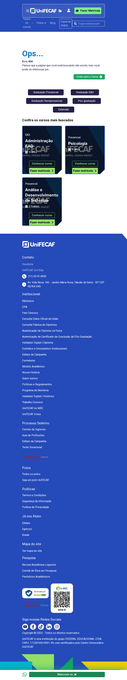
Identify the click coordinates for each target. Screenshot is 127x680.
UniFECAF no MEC (32, 408)
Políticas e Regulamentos (37, 384)
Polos (40, 22)
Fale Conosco (30, 312)
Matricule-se (65, 674)
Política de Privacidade (35, 507)
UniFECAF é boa (31, 414)
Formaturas (28, 360)
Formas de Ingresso (34, 429)
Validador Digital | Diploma (37, 342)
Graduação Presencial (45, 92)
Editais (26, 523)
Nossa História (31, 372)
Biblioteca (28, 301)
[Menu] (28, 10)
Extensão (63, 109)
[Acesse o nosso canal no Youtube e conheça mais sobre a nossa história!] (25, 627)
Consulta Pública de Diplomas (39, 324)
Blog (52, 22)
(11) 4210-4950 (37, 276)
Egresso (27, 529)
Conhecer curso (42, 163)
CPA (24, 306)
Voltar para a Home (87, 76)
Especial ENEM (66, 23)
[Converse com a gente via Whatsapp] (24, 674)
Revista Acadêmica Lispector (39, 564)
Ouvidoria (27, 264)
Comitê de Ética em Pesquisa (39, 570)
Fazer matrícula (40, 170)
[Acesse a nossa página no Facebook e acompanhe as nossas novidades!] (33, 627)
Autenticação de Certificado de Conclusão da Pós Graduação (57, 336)
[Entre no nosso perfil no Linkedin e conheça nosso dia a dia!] (49, 627)
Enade (25, 535)
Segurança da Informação (36, 501)
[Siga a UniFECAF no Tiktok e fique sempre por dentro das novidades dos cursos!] (41, 627)
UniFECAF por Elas (32, 270)
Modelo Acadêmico (33, 366)
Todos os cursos (27, 22)
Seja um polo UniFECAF (35, 480)
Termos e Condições (34, 495)
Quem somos (30, 378)
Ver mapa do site (32, 550)
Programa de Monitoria (35, 390)
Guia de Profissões (33, 435)
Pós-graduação (87, 100)
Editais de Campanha (34, 354)
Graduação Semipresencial (46, 100)
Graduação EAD (85, 92)
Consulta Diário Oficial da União (40, 318)
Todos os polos (31, 474)
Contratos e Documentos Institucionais (44, 348)
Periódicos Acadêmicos (36, 576)
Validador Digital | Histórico (38, 396)
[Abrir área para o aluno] (69, 10)
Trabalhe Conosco (32, 402)
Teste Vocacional (32, 447)
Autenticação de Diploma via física (42, 330)
